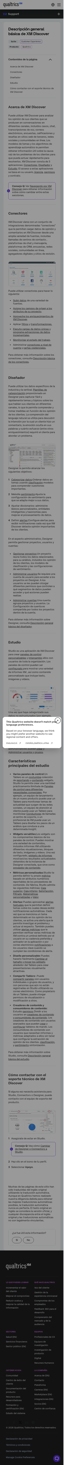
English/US (11, 743)
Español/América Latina (37, 743)
